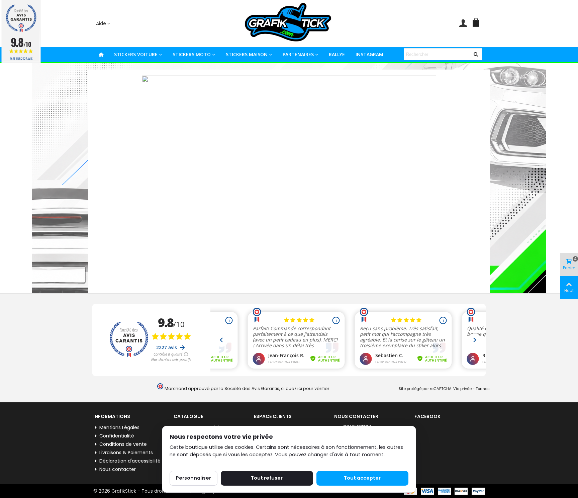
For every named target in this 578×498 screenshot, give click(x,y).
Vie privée (462, 388)
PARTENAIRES (298, 54)
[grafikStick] (289, 23)
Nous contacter (117, 469)
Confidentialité (116, 435)
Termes (483, 388)
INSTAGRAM (369, 54)
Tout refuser (267, 478)
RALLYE (337, 54)
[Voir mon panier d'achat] (477, 23)
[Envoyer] (476, 54)
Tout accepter (362, 478)
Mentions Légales (119, 427)
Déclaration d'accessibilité (130, 461)
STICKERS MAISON (247, 54)
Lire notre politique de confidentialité (215, 462)
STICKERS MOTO (192, 54)
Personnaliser (193, 478)
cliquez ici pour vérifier (305, 388)
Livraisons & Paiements (126, 452)
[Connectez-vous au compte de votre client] (463, 23)
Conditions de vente (123, 444)
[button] (103, 23)
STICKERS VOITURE (136, 54)
